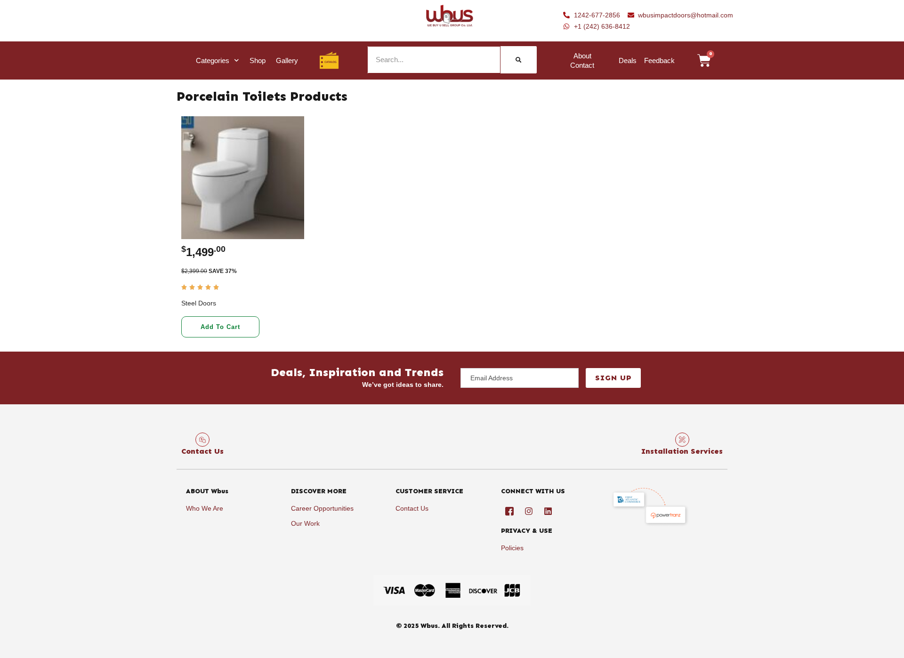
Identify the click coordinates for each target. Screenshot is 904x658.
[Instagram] (528, 511)
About (582, 56)
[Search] (518, 59)
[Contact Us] (202, 440)
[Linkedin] (548, 511)
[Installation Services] (682, 440)
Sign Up (613, 377)
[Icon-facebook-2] (509, 511)
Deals (628, 60)
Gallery (287, 60)
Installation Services (682, 451)
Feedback (659, 60)
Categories (212, 60)
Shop (258, 60)
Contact (582, 65)
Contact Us (202, 451)
